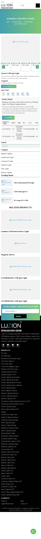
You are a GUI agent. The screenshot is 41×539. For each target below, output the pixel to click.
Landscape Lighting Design (9, 420)
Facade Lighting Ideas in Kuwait (11, 382)
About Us (4, 501)
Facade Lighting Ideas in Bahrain (11, 385)
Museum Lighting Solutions (9, 393)
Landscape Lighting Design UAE (11, 481)
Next (37, 67)
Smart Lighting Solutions (9, 390)
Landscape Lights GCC (8, 478)
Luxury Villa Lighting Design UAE (12, 492)
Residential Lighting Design (9, 428)
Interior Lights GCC (7, 465)
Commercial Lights (16, 22)
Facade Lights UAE (7, 449)
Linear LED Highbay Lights (10, 366)
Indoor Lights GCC (7, 473)
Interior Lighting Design (8, 425)
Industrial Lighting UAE (8, 446)
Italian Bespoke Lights (8, 433)
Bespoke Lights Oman (8, 462)
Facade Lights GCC (7, 470)
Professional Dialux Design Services (12, 404)
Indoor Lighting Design (8, 430)
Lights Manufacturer (7, 504)
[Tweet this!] (13, 94)
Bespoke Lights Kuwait (8, 460)
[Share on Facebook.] (3, 94)
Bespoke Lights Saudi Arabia (10, 452)
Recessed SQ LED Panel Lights (11, 358)
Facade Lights (5, 476)
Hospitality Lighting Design (9, 436)
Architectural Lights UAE (9, 414)
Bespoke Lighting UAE (8, 398)
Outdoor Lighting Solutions (9, 417)
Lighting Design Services (9, 372)
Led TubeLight (5, 356)
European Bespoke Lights (9, 438)
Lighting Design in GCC (8, 374)
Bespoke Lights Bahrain (8, 468)
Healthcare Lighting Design (9, 444)
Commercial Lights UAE (9, 486)
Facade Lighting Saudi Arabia (10, 377)
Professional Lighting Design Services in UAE (15, 401)
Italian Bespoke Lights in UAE (10, 441)
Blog (22, 501)
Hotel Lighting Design (8, 422)
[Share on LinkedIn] (18, 94)
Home (8, 22)
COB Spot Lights (28, 22)
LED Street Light (6, 364)
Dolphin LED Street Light (9, 369)
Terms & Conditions (15, 510)
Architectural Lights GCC (9, 454)
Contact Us (24, 504)
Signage (3, 412)
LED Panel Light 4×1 (8, 361)
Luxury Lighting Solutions (9, 396)
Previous (3, 67)
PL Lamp (4, 353)
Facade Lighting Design (8, 406)
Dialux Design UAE (7, 484)
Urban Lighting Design (8, 388)
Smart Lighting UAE (7, 489)
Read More (8, 117)
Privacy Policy (27, 510)
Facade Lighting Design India (10, 495)
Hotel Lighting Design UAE (10, 409)
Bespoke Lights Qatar (7, 457)
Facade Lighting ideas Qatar (9, 380)
